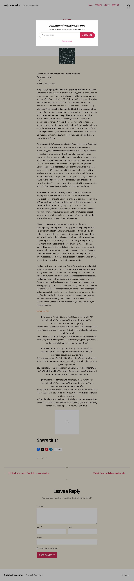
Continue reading (67, 41)
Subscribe (87, 35)
